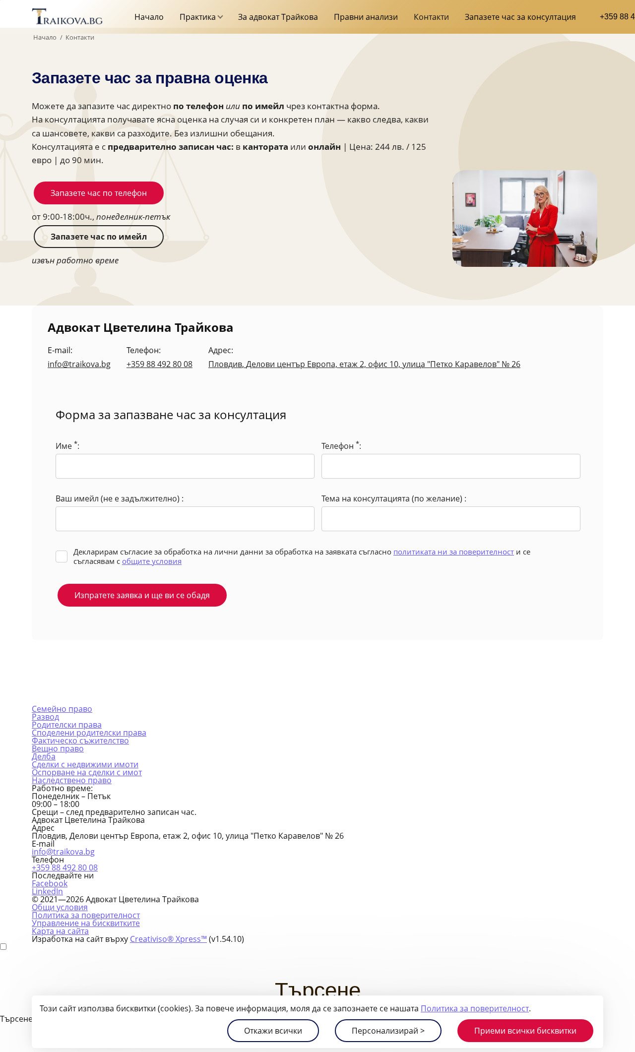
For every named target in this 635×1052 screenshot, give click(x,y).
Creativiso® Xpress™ (168, 938)
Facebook (49, 883)
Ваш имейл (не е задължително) (119, 498)
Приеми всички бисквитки (525, 1030)
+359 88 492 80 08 (159, 364)
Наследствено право (72, 780)
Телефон (340, 445)
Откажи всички (273, 1030)
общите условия (152, 561)
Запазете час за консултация (520, 17)
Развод (45, 716)
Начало (149, 17)
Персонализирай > (388, 1030)
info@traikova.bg (79, 364)
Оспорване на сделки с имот (87, 772)
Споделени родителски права (89, 732)
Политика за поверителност (475, 1008)
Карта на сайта (60, 931)
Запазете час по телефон (99, 192)
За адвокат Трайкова (278, 17)
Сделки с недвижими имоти (85, 764)
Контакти (431, 17)
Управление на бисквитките (86, 923)
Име (66, 445)
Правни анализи (366, 17)
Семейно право (62, 708)
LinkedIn (47, 891)
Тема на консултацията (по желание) (392, 498)
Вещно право (58, 748)
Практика (198, 17)
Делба (44, 756)
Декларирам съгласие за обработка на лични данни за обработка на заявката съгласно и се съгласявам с (301, 556)
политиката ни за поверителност (453, 552)
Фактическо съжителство (80, 740)
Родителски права (67, 724)
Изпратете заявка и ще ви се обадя (142, 595)
